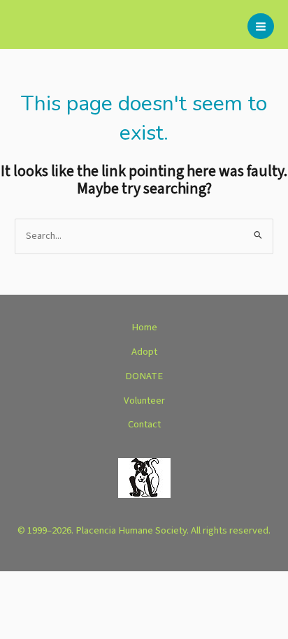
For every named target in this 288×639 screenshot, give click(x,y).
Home (144, 327)
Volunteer (144, 400)
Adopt (144, 351)
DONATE (144, 376)
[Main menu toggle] (260, 26)
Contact (144, 424)
